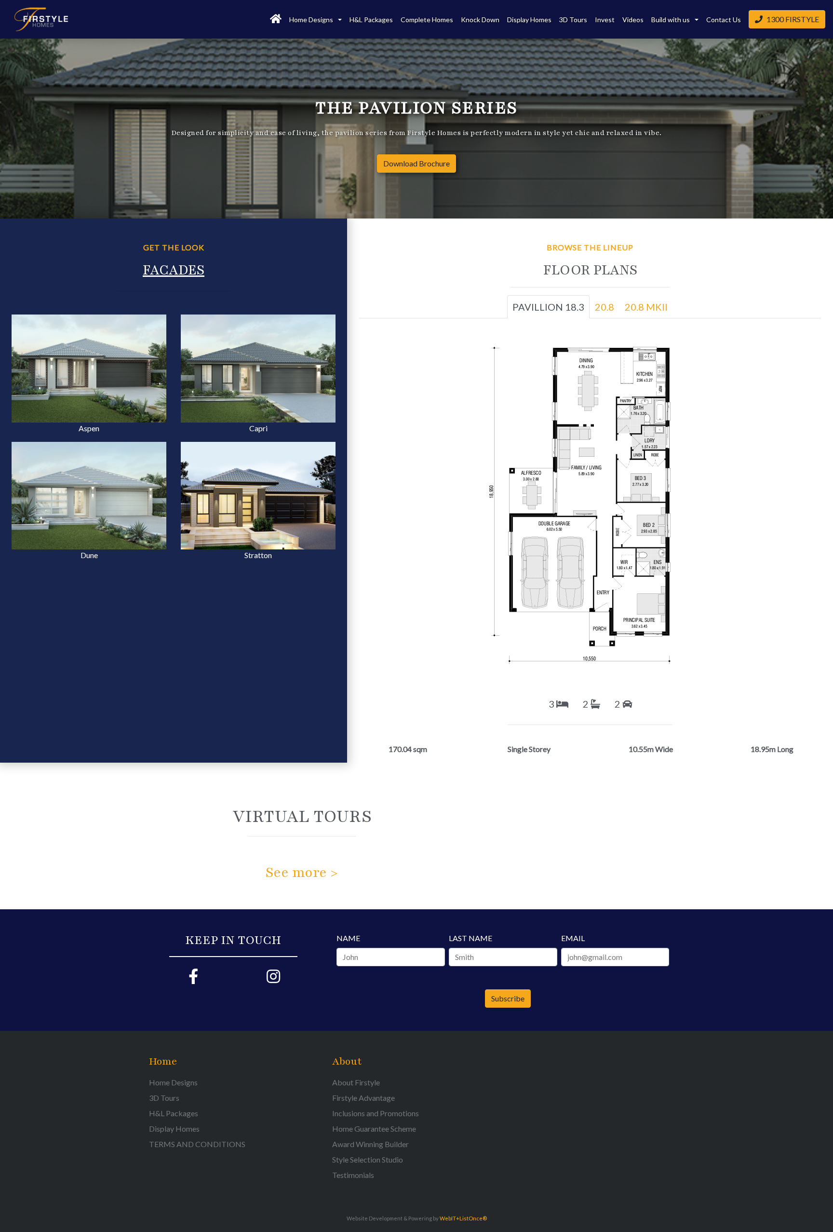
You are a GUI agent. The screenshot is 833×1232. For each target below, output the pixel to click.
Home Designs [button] (312, 19)
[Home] (276, 19)
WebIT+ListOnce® (463, 1218)
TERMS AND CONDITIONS (197, 1144)
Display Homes (529, 19)
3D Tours (573, 19)
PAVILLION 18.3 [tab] (548, 307)
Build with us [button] (671, 19)
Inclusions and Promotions (375, 1113)
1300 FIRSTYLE (792, 19)
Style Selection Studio (367, 1159)
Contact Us (723, 19)
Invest (605, 19)
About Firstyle (356, 1082)
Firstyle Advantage (363, 1097)
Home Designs (173, 1082)
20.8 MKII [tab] (646, 307)
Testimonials (353, 1174)
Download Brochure (416, 163)
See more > (302, 872)
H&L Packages (371, 19)
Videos (633, 19)
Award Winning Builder (370, 1144)
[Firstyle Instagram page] (273, 979)
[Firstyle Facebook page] (193, 979)
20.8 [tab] (604, 307)
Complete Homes (427, 19)
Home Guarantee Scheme (374, 1128)
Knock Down (480, 19)
